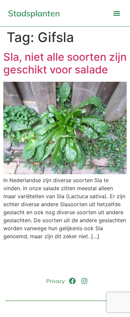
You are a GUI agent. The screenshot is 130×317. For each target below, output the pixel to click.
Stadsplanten (34, 13)
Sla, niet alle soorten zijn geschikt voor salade (65, 63)
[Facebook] (72, 281)
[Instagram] (84, 281)
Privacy (55, 281)
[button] (116, 13)
